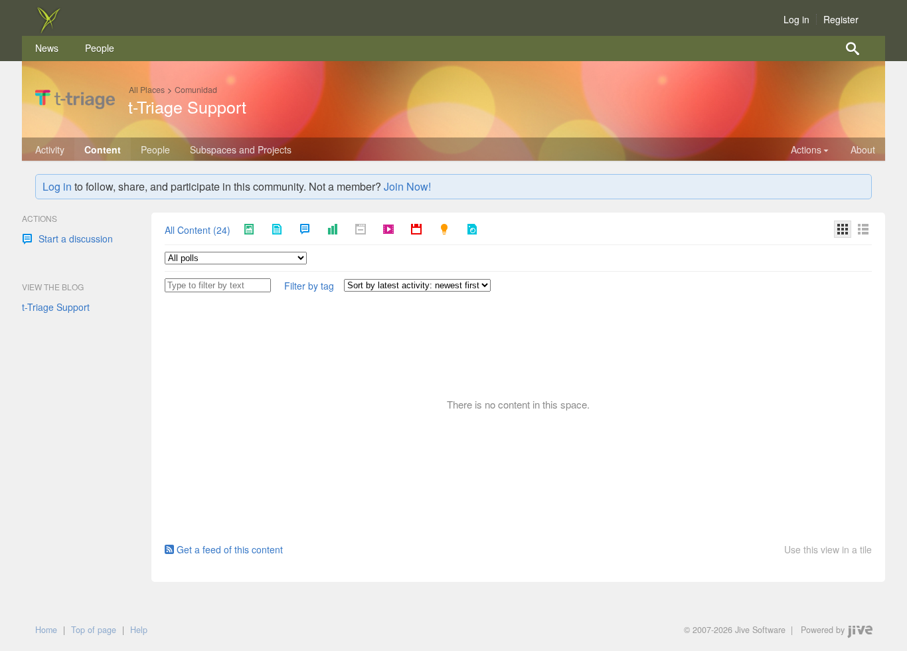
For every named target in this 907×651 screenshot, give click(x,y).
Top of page (93, 630)
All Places (147, 90)
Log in (796, 19)
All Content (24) (197, 230)
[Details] (863, 229)
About (863, 149)
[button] (309, 286)
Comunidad (196, 90)
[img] (48, 29)
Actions (806, 149)
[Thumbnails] (842, 229)
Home (46, 630)
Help (138, 630)
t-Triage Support (187, 106)
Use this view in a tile (828, 550)
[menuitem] (47, 48)
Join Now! (407, 186)
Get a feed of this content (230, 549)
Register (841, 19)
